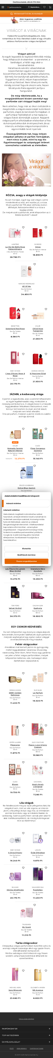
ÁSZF (12, 1048)
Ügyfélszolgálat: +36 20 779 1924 (26, 2)
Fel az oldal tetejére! (26, 1019)
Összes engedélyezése (26, 561)
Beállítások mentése (26, 555)
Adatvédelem (22, 1048)
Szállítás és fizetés (36, 1048)
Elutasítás (26, 549)
